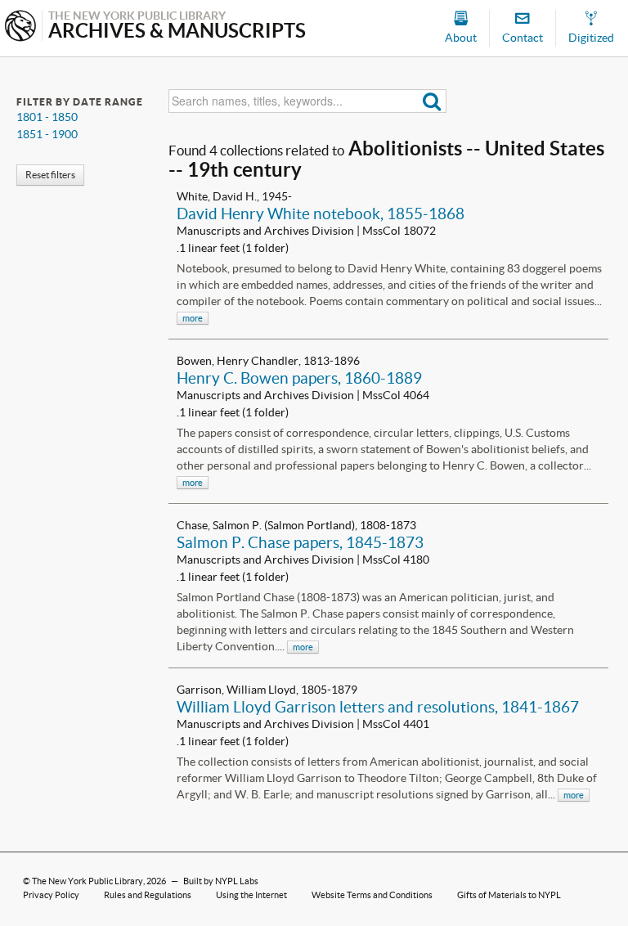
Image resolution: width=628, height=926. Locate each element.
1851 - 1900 (47, 134)
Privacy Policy (51, 895)
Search (432, 101)
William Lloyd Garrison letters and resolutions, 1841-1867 (378, 707)
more (192, 318)
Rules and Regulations (147, 895)
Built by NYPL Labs (220, 881)
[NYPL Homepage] (20, 27)
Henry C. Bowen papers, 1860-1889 (299, 378)
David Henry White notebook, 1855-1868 (320, 214)
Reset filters (50, 174)
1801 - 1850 (47, 117)
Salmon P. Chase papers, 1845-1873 (300, 542)
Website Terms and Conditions (372, 895)
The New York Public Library (87, 881)
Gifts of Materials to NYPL (509, 895)
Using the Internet (251, 895)
